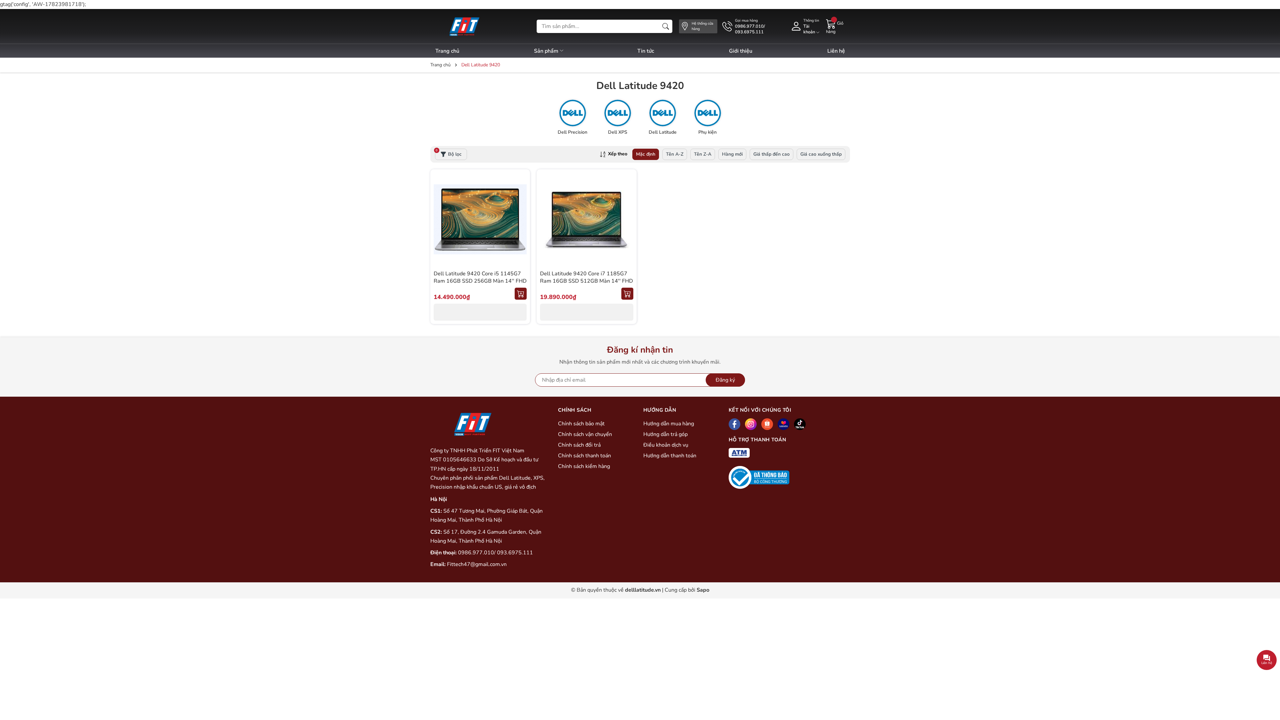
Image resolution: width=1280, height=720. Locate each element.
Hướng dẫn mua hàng (668, 423)
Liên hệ (836, 51)
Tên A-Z (674, 154)
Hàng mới (732, 154)
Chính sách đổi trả (579, 445)
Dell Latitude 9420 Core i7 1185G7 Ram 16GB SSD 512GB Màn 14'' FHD (586, 277)
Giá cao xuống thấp (821, 154)
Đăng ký (725, 380)
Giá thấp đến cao (771, 154)
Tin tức (645, 51)
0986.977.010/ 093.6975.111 (495, 552)
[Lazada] (783, 424)
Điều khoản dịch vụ (665, 445)
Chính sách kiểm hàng (584, 466)
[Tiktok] (800, 424)
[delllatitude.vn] (463, 26)
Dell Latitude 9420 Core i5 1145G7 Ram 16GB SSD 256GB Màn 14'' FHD (480, 277)
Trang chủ (447, 51)
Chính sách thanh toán (584, 455)
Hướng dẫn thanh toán (669, 455)
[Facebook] (734, 424)
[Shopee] (767, 424)
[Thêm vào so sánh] (521, 233)
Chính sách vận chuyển (585, 434)
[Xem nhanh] (521, 205)
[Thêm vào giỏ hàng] (521, 294)
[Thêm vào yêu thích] (521, 219)
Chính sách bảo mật (581, 423)
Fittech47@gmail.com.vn (477, 564)
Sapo (703, 590)
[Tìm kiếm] (665, 26)
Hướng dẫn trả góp (665, 434)
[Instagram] (751, 424)
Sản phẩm (547, 51)
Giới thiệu (740, 51)
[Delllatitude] (471, 424)
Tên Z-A (702, 154)
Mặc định (645, 154)
